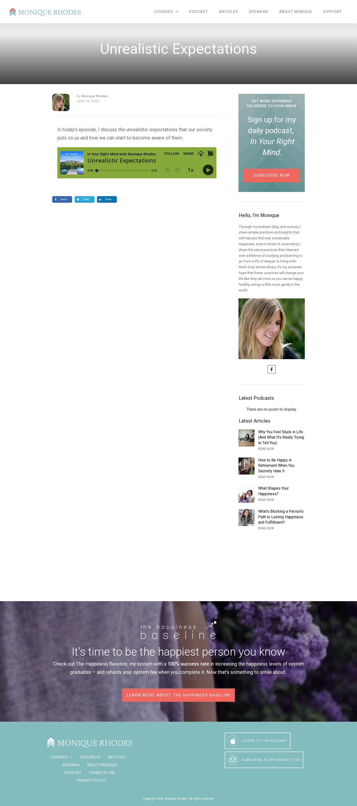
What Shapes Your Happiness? (271, 494)
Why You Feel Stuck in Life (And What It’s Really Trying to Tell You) (271, 440)
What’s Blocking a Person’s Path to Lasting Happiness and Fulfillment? (271, 520)
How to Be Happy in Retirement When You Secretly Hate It (271, 469)
